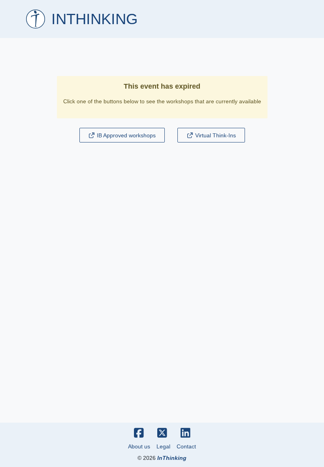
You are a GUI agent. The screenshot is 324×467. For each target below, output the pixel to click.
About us (139, 446)
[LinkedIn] (185, 433)
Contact (186, 446)
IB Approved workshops (125, 135)
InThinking (171, 458)
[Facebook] (139, 433)
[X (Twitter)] (162, 433)
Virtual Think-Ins (215, 135)
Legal (163, 446)
